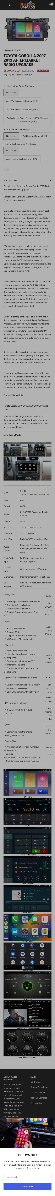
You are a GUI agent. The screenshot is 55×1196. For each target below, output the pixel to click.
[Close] (50, 1123)
